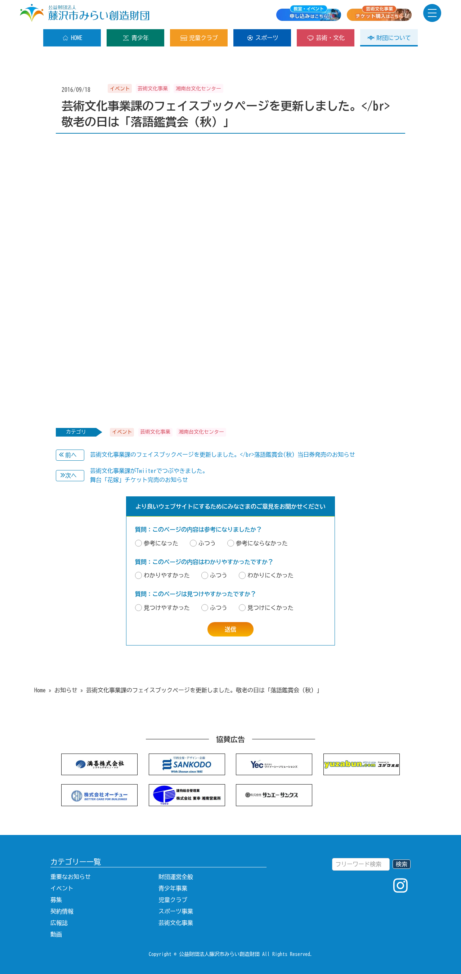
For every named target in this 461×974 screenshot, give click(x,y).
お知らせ (65, 690)
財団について (393, 38)
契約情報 (61, 911)
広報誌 (59, 923)
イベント (61, 888)
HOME (76, 38)
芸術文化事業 (175, 923)
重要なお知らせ (70, 877)
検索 (401, 864)
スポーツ (266, 38)
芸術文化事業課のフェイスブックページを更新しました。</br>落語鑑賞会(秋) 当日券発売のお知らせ (222, 454)
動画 (56, 934)
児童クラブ (203, 38)
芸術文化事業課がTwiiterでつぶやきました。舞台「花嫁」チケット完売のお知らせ (149, 475)
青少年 (140, 38)
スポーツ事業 (175, 911)
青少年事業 (172, 888)
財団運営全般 (175, 877)
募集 (56, 900)
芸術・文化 (330, 38)
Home (40, 690)
